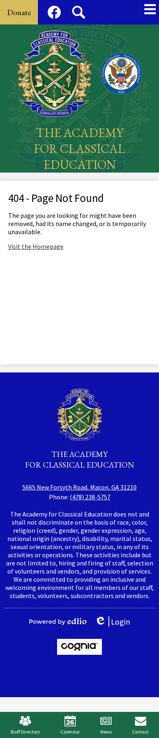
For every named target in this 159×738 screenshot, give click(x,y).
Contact (140, 732)
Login (115, 621)
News (106, 732)
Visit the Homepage (36, 246)
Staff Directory (25, 732)
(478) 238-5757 (90, 497)
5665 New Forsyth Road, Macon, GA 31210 (79, 487)
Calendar (70, 732)
